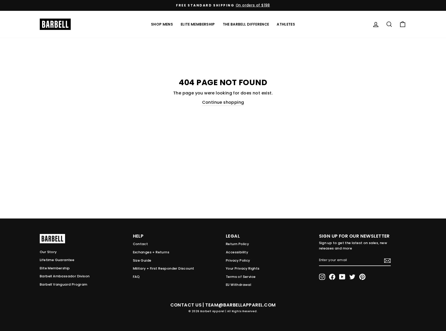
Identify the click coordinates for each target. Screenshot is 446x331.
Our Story (48, 252)
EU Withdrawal (238, 284)
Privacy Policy (238, 260)
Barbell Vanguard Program (63, 284)
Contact (140, 244)
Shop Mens (162, 24)
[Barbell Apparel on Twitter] (352, 277)
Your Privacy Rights (243, 268)
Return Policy (237, 244)
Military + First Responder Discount (163, 268)
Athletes (286, 24)
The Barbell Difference (246, 24)
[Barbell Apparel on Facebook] (332, 277)
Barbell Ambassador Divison (65, 276)
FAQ (136, 277)
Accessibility (237, 252)
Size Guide (142, 260)
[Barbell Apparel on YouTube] (342, 277)
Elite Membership (198, 24)
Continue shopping (223, 102)
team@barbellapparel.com (240, 305)
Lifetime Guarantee (57, 260)
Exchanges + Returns (151, 252)
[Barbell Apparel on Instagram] (322, 277)
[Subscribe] (387, 260)
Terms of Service (241, 277)
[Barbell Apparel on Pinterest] (362, 277)
